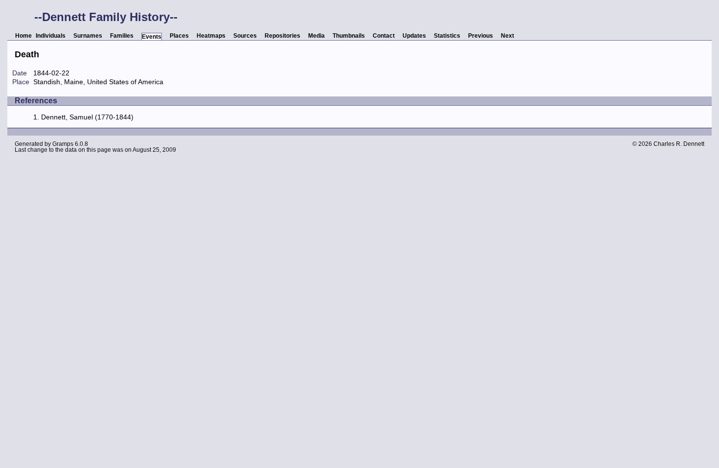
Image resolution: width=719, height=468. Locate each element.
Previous (480, 35)
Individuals (51, 35)
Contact (384, 35)
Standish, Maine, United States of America (98, 82)
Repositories (282, 35)
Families (122, 35)
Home (23, 35)
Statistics (447, 35)
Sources (245, 35)
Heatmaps (211, 35)
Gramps (62, 144)
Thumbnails (349, 35)
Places (179, 35)
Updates (414, 35)
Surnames (87, 35)
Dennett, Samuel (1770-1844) (87, 117)
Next (507, 35)
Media (316, 35)
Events (151, 36)
